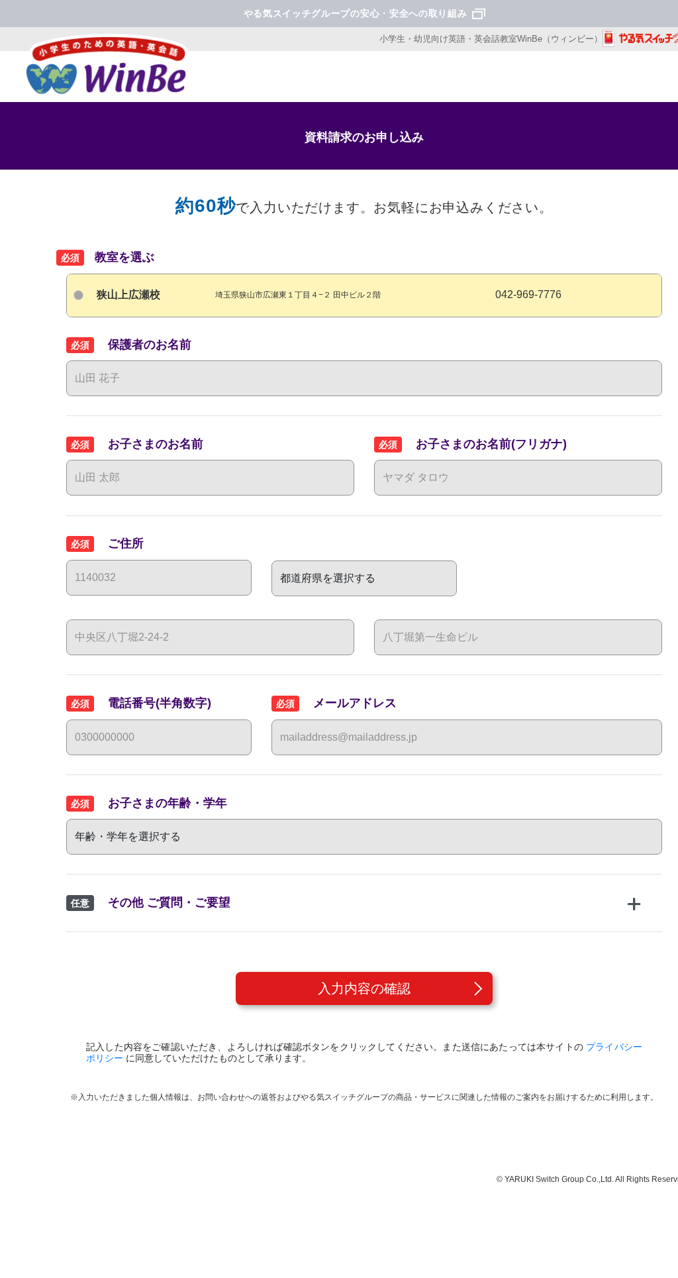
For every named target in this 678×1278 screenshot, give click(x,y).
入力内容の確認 (364, 988)
